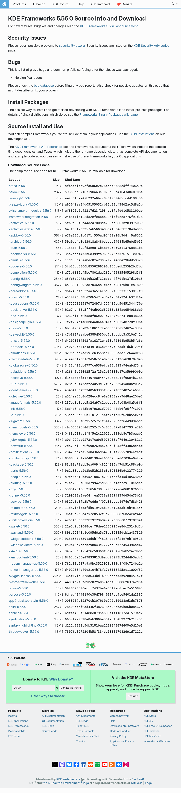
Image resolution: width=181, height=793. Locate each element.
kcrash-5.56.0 (19, 297)
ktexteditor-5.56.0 (22, 508)
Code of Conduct (120, 731)
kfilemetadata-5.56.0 (24, 359)
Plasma (12, 715)
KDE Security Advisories (151, 45)
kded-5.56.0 (18, 316)
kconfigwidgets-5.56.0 (25, 285)
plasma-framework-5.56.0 (27, 582)
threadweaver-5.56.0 (24, 631)
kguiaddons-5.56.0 (22, 371)
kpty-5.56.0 (17, 489)
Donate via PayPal (71, 687)
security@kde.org (72, 45)
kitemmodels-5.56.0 (23, 427)
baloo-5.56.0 (18, 192)
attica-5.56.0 (18, 186)
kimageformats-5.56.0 (25, 402)
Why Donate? (61, 679)
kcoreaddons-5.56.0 (24, 291)
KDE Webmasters (68, 779)
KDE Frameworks (18, 725)
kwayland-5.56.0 (21, 532)
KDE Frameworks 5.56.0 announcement (109, 26)
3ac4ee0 (138, 779)
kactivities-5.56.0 (21, 223)
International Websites (157, 741)
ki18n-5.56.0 (18, 384)
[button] (174, 4)
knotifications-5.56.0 (24, 452)
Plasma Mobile (16, 731)
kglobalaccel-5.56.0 (23, 365)
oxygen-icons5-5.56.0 (25, 576)
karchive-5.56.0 (20, 241)
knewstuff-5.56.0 (21, 446)
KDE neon (14, 736)
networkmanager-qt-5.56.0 (28, 570)
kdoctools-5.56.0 (21, 347)
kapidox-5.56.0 (20, 235)
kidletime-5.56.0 (20, 396)
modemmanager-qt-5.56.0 (28, 563)
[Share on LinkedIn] (83, 763)
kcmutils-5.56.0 (20, 260)
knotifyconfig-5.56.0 (24, 458)
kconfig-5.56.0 (19, 279)
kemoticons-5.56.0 (22, 353)
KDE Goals (48, 725)
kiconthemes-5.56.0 (23, 390)
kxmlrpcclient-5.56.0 (23, 557)
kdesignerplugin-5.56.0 (25, 322)
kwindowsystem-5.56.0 (26, 545)
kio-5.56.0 (16, 415)
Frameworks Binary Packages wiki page (109, 114)
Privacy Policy (118, 736)
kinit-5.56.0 (17, 409)
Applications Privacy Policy (122, 743)
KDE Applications (18, 720)
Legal (148, 783)
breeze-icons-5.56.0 (23, 204)
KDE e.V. (149, 720)
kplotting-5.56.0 (20, 483)
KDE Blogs (82, 720)
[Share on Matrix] (55, 763)
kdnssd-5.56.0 (19, 340)
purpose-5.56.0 (20, 594)
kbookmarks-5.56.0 (23, 254)
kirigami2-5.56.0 (20, 421)
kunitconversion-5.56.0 (25, 520)
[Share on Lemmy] (97, 763)
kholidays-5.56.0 (21, 378)
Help (112, 720)
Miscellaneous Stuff (87, 736)
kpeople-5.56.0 (20, 477)
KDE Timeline (152, 731)
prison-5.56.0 (18, 588)
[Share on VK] (119, 763)
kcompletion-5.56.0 (23, 272)
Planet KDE (82, 725)
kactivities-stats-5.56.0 (25, 229)
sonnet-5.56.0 (19, 613)
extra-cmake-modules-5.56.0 (30, 210)
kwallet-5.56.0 (19, 526)
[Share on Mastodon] (62, 763)
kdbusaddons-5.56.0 (24, 303)
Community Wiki (119, 715)
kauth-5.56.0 (18, 248)
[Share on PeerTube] (112, 763)
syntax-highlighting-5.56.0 (28, 625)
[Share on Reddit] (90, 763)
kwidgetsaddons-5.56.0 (26, 539)
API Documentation (53, 715)
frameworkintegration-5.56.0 (29, 217)
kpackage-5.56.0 (21, 464)
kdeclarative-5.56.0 (23, 310)
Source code (49, 731)
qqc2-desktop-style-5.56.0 (28, 600)
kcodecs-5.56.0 (20, 266)
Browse (133, 696)
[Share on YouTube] (104, 763)
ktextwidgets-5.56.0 (23, 514)
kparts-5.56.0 (18, 470)
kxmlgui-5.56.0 (19, 551)
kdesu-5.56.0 (18, 328)
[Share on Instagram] (126, 763)
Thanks (80, 741)
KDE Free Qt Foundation (158, 725)
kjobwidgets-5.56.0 (23, 440)
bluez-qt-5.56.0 (20, 198)
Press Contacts (85, 731)
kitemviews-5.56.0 (22, 433)
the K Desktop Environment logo (65, 783)
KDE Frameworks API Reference (38, 147)
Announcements (85, 715)
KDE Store (150, 715)
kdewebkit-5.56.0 (21, 334)
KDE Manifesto (152, 736)
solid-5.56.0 (17, 607)
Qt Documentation (53, 720)
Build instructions (142, 134)
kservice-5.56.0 (20, 501)
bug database (44, 85)
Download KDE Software (124, 725)
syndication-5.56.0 (22, 619)
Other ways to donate (48, 696)
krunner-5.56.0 (19, 495)
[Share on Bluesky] (69, 763)
